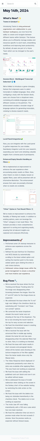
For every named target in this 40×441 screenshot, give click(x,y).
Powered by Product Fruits (20, 438)
